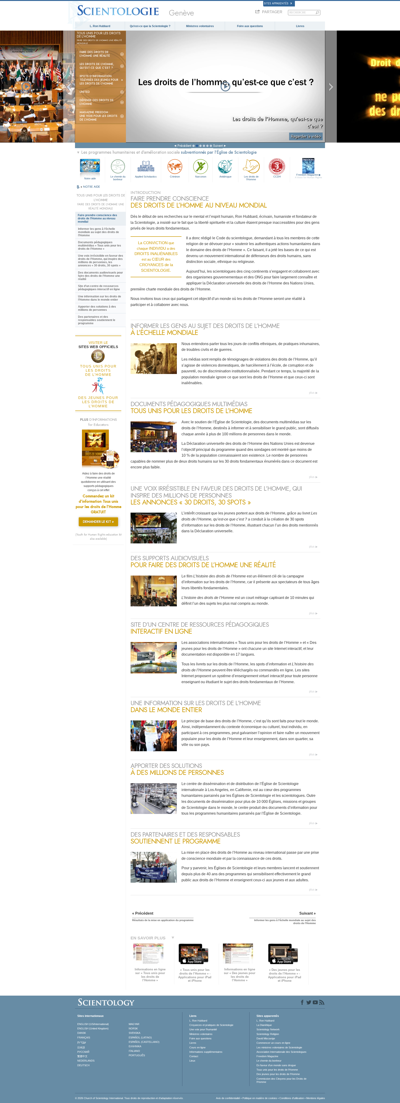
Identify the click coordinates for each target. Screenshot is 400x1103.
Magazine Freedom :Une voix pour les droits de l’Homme (98, 116)
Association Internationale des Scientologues (281, 1051)
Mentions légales (315, 1098)
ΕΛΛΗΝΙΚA (135, 1046)
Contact (193, 1056)
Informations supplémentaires (205, 1051)
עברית (81, 1042)
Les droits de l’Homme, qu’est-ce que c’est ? (97, 66)
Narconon (200, 176)
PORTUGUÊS (137, 1055)
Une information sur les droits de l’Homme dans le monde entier (99, 298)
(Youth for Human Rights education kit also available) (98, 537)
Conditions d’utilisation (291, 1098)
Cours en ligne (197, 1047)
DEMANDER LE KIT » (98, 521)
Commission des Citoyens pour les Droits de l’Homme (281, 1080)
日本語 (81, 1047)
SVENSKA (134, 1032)
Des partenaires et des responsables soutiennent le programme (96, 320)
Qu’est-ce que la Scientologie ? (150, 26)
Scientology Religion (267, 1034)
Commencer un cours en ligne (273, 1042)
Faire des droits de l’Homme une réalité (95, 54)
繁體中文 (82, 1056)
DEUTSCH (83, 1065)
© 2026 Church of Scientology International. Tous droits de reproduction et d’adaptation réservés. (129, 1098)
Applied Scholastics (146, 176)
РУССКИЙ (83, 1051)
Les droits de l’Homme (251, 177)
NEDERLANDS (85, 1060)
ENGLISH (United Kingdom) (93, 1028)
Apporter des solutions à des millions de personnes (97, 308)
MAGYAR (134, 1024)
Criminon (175, 176)
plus (312, 392)
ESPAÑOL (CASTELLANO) (144, 1042)
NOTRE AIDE (91, 186)
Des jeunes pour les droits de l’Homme (278, 1074)
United (85, 92)
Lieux (192, 1060)
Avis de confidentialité (228, 1098)
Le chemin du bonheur (117, 177)
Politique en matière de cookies (259, 1098)
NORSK (133, 1028)
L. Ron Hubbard (100, 26)
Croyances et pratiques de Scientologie (211, 1025)
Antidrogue (225, 176)
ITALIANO (134, 1051)
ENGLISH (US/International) (93, 1024)
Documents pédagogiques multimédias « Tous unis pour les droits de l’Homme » (99, 245)
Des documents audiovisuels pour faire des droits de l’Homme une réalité (100, 276)
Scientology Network (268, 1029)
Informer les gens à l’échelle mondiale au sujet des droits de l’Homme (98, 232)
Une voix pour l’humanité (203, 1029)
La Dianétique (264, 1025)
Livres (300, 26)
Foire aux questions (250, 26)
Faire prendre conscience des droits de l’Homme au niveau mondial (97, 218)
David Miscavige (265, 1038)
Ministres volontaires (200, 26)
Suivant (218, 145)
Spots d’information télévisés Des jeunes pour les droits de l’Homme (99, 80)
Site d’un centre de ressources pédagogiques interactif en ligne (99, 287)
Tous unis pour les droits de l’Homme (277, 1069)
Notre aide (90, 178)
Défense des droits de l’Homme (97, 102)
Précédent (184, 145)
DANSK (81, 1032)
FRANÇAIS (83, 1037)
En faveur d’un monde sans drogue (276, 1065)
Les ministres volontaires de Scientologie (279, 1047)
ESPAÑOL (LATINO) (140, 1037)
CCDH (277, 176)
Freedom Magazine (308, 176)
